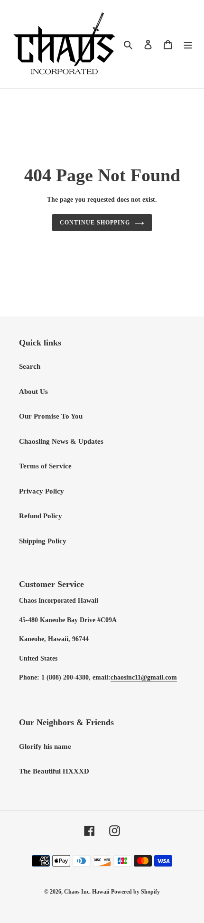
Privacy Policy (41, 491)
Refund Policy (40, 516)
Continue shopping (95, 222)
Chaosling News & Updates (61, 441)
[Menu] (188, 44)
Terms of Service (45, 466)
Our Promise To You (51, 416)
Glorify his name (45, 746)
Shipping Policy (42, 541)
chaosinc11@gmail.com (144, 677)
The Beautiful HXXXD (54, 771)
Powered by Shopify (135, 891)
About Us (33, 391)
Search (29, 366)
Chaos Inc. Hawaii (86, 891)
